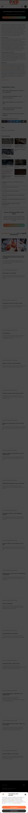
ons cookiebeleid (9, 803)
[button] (25, 794)
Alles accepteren (14, 807)
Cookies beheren (14, 810)
